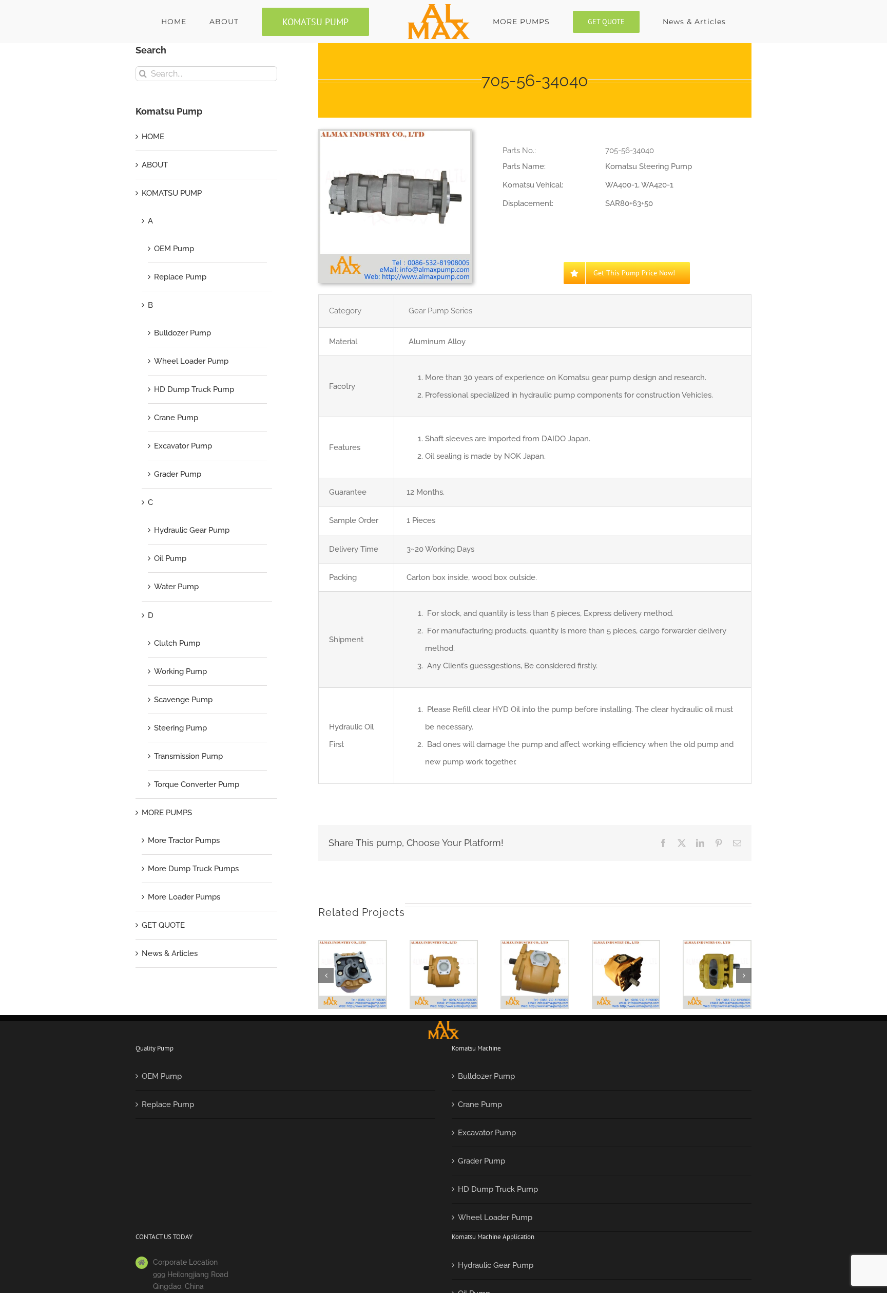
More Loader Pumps (184, 897)
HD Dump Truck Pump (194, 389)
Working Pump (180, 671)
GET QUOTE (163, 925)
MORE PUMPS (167, 812)
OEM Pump (174, 248)
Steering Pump (180, 728)
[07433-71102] (717, 974)
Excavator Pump (183, 446)
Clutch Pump (177, 643)
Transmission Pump (188, 756)
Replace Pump (180, 277)
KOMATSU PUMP (172, 193)
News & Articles (170, 953)
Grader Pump (177, 474)
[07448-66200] (444, 974)
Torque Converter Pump (196, 784)
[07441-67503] (352, 974)
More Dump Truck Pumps (193, 868)
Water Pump (176, 586)
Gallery (352, 957)
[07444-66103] (626, 974)
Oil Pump (170, 558)
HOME (153, 136)
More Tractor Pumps (184, 840)
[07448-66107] (534, 974)
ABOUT (155, 165)
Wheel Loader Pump (191, 361)
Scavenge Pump (183, 699)
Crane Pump (176, 417)
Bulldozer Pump (182, 333)
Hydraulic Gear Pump (191, 530)
